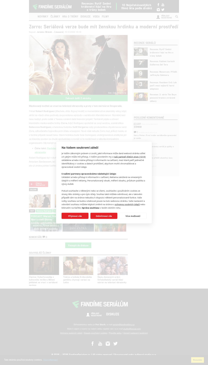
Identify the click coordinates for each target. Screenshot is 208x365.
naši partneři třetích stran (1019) (130, 156)
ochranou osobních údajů (127, 204)
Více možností (133, 215)
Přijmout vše (75, 215)
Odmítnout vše (104, 215)
